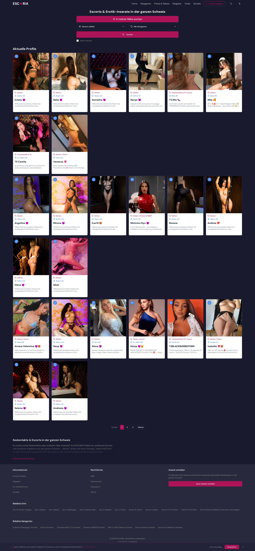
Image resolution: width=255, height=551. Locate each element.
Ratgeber (177, 3)
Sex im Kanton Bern (88, 510)
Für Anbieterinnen (20, 487)
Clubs (187, 3)
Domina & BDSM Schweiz (94, 527)
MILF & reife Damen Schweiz (120, 527)
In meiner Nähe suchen (129, 19)
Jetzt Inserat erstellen (205, 484)
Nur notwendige (216, 547)
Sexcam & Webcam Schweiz (170, 527)
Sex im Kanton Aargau (22, 510)
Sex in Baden (40, 510)
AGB (92, 476)
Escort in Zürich (135, 510)
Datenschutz (96, 481)
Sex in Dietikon (105, 510)
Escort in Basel (151, 510)
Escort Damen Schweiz (145, 527)
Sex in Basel (54, 510)
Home (134, 3)
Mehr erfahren (89, 547)
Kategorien (146, 3)
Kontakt (197, 3)
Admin (93, 492)
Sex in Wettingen (69, 510)
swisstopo (133, 541)
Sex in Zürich (120, 510)
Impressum (95, 487)
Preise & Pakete (161, 3)
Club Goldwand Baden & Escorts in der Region (220, 510)
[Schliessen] (243, 547)
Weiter (141, 427)
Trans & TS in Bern (189, 510)
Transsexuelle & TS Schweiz (68, 527)
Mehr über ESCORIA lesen (24, 458)
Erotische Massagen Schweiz (25, 527)
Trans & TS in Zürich (169, 510)
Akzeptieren (231, 547)
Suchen (129, 34)
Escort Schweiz (47, 527)
